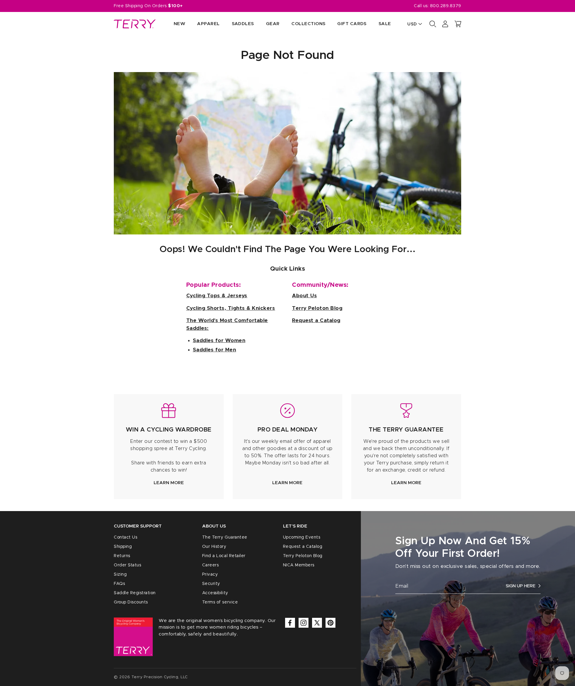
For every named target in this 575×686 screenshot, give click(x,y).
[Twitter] (317, 623)
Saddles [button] (243, 24)
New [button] (179, 24)
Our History (214, 547)
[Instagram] (303, 623)
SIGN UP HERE (520, 586)
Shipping (123, 547)
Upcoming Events (301, 537)
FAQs (119, 584)
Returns (122, 556)
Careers (210, 565)
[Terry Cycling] (135, 23)
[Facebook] (290, 623)
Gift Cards (352, 24)
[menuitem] (173, 24)
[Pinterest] (330, 623)
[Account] (445, 24)
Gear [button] (273, 24)
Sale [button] (385, 24)
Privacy (210, 574)
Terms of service (220, 602)
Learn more (169, 483)
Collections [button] (308, 24)
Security (211, 584)
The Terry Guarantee (224, 537)
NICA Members (298, 565)
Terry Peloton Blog (303, 556)
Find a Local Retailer (224, 556)
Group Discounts (131, 602)
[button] (458, 24)
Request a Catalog (303, 547)
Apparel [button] (208, 24)
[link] (169, 446)
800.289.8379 (445, 6)
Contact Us (125, 537)
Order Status (127, 565)
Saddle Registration (135, 593)
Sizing (120, 574)
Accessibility (215, 593)
